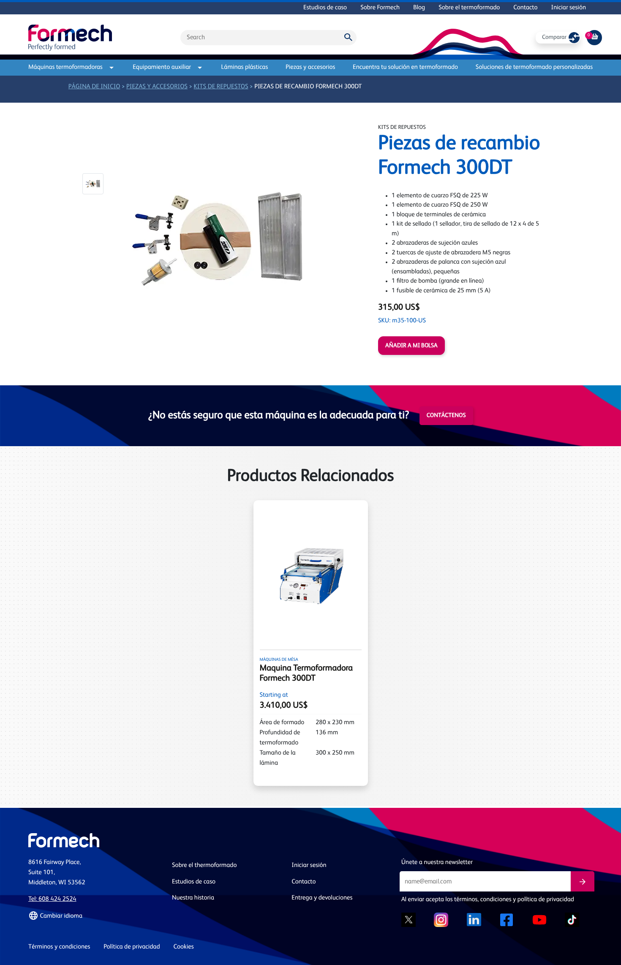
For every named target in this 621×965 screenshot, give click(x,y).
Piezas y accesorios (310, 67)
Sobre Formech (380, 8)
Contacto (525, 8)
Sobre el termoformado (469, 8)
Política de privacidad (132, 947)
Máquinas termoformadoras (65, 67)
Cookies (184, 947)
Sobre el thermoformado (204, 865)
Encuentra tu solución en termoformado (405, 67)
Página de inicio (94, 87)
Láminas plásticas (244, 67)
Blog (419, 8)
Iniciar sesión (568, 8)
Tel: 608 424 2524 (52, 899)
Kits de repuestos (221, 87)
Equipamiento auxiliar (162, 67)
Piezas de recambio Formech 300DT (308, 87)
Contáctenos (446, 416)
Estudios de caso (325, 8)
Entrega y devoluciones (321, 898)
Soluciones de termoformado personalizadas (534, 67)
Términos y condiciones (59, 947)
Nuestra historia (193, 898)
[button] (93, 183)
